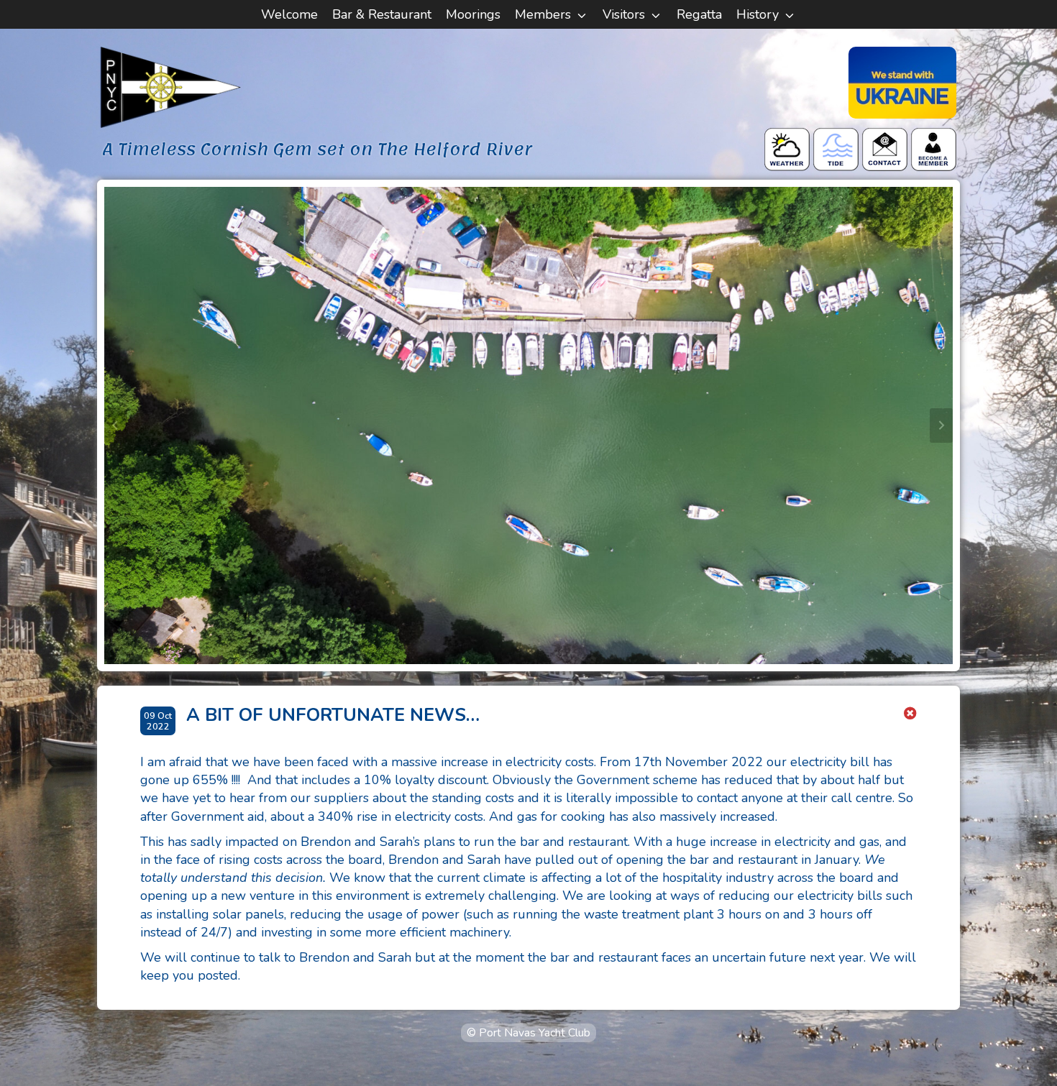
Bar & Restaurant (381, 14)
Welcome (289, 14)
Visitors (624, 14)
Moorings (473, 14)
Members (543, 14)
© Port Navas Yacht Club (528, 1033)
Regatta (699, 14)
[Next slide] (941, 425)
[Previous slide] (115, 425)
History (757, 14)
